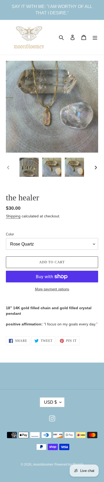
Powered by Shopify (68, 464)
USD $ (50, 402)
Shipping (13, 216)
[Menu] (95, 37)
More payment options (52, 289)
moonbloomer (43, 464)
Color (10, 234)
